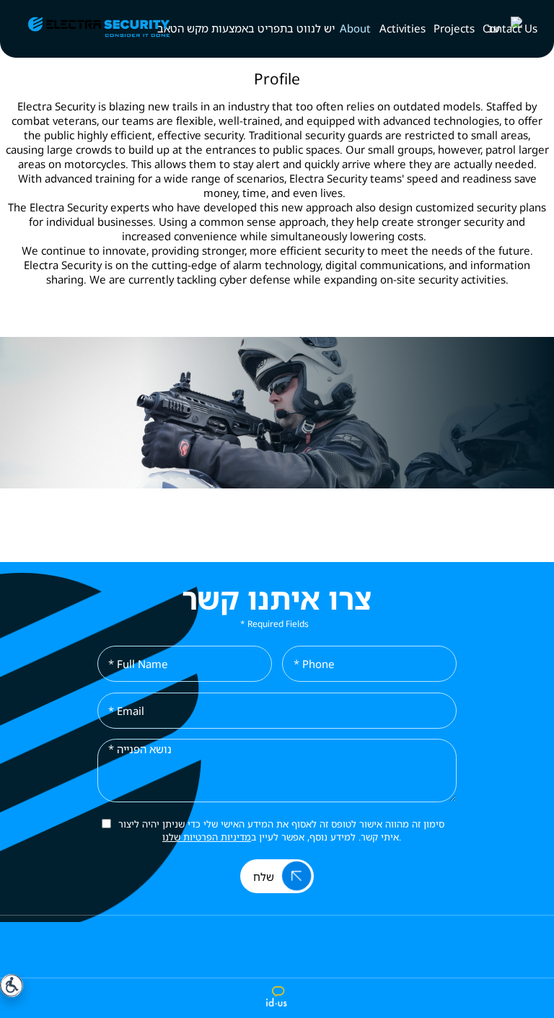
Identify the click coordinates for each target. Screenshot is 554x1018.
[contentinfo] (277, 966)
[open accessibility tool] (11, 985)
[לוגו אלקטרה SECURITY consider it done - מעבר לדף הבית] (84, 28)
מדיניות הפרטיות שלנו (206, 836)
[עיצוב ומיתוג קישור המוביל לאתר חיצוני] (276, 996)
